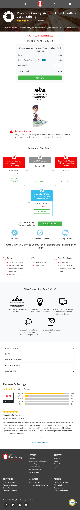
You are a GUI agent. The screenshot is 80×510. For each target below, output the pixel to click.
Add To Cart (39, 181)
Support (32, 455)
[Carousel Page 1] (38, 437)
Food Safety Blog (34, 482)
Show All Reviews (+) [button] (40, 442)
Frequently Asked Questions (38, 461)
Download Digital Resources (38, 485)
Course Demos (59, 464)
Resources (33, 479)
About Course (11, 348)
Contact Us (32, 458)
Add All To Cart (50, 224)
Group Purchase (12, 365)
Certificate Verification (10, 491)
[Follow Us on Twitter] (13, 504)
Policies (57, 479)
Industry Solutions (9, 482)
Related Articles (12, 371)
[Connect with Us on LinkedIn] (19, 504)
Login (56, 467)
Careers (56, 461)
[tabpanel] (40, 348)
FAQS (7, 354)
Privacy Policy (58, 485)
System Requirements (36, 464)
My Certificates (34, 472)
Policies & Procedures (61, 482)
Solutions (8, 479)
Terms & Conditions (61, 491)
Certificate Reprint (14, 360)
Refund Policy (58, 488)
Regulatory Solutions (10, 485)
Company (58, 455)
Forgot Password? (35, 470)
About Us (57, 458)
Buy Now (40, 78)
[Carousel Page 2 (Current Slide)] (40, 437)
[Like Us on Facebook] (6, 504)
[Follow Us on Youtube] (26, 504)
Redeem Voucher (34, 467)
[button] (10, 4)
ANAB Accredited (10, 28)
